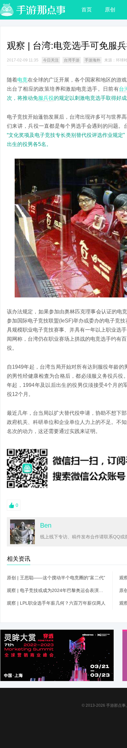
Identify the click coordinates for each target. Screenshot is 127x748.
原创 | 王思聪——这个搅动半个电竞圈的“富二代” (56, 577)
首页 (86, 9)
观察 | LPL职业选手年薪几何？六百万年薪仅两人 (56, 603)
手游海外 (92, 60)
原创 (110, 9)
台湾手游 (71, 60)
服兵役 (46, 98)
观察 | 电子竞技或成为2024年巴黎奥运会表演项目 (56, 590)
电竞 (22, 80)
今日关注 (51, 60)
